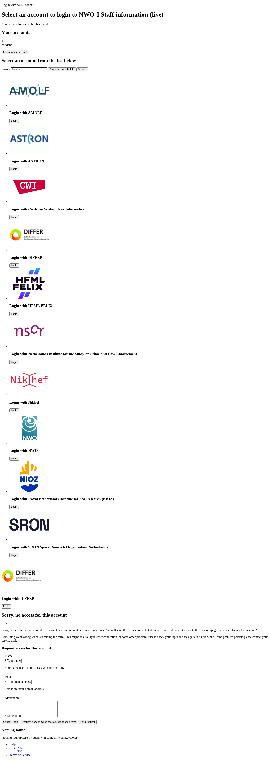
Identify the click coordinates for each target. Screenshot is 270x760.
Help (12, 744)
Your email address (18, 681)
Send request (87, 722)
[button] (3, 41)
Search (6, 69)
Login (14, 120)
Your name (13, 660)
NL (19, 748)
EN (19, 751)
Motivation (13, 715)
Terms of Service (20, 755)
